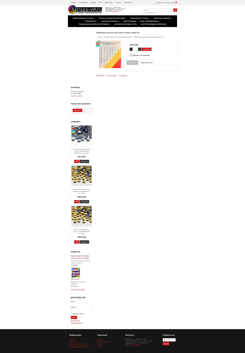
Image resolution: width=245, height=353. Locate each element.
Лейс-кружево (129, 21)
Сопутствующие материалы (153, 24)
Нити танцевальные (149, 21)
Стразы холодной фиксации (112, 18)
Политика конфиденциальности (79, 346)
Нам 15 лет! (75, 279)
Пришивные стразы (139, 18)
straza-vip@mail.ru (114, 11)
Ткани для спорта (110, 21)
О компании (82, 2)
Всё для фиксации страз (125, 24)
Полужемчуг (90, 21)
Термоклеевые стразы (83, 18)
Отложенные (128, 2)
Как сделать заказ (103, 341)
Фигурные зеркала (162, 18)
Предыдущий (100, 75)
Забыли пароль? (77, 323)
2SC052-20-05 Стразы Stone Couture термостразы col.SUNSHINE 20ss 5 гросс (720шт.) (81, 191)
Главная (73, 2)
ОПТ (100, 2)
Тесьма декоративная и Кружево (94, 24)
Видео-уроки (109, 2)
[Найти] (175, 10)
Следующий (123, 75)
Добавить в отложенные (141, 55)
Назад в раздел (112, 75)
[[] (110, 54)
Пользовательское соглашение (79, 344)
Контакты (118, 2)
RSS (83, 289)
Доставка (93, 2)
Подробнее (84, 161)
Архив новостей (76, 289)
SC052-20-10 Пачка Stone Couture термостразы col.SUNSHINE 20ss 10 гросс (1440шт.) (81, 231)
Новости (100, 344)
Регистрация (75, 321)
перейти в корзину (76, 96)
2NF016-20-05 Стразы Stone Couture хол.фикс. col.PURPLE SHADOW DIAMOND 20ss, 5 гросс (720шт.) (81, 151)
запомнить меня (77, 314)
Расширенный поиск (150, 12)
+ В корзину (146, 49)
